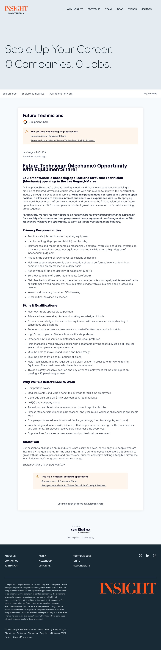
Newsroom (45, 561)
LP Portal (44, 565)
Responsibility (81, 565)
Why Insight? (75, 9)
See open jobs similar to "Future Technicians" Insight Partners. (63, 140)
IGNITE (76, 561)
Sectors (147, 9)
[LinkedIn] (147, 555)
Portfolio (94, 9)
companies (33, 93)
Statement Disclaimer (28, 633)
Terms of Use (37, 629)
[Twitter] (140, 555)
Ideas (120, 9)
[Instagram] (154, 555)
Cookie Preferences (22, 637)
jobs (10, 93)
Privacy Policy (52, 629)
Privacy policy (73, 537)
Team (108, 9)
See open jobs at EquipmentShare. (49, 136)
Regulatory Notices (49, 633)
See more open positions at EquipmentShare (80, 503)
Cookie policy (88, 537)
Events (132, 9)
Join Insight (12, 565)
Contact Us (11, 561)
